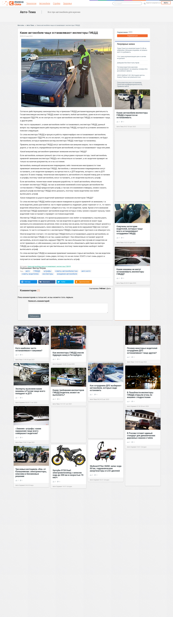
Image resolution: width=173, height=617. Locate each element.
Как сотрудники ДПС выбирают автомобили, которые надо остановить (105, 387)
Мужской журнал (133, 530)
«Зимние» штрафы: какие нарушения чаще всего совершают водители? (28, 430)
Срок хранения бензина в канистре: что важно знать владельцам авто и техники (29, 514)
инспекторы (47, 274)
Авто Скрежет (57, 364)
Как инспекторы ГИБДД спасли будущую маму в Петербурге (68, 353)
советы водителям (30, 274)
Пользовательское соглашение (129, 82)
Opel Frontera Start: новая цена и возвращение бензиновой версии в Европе (68, 560)
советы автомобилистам (66, 271)
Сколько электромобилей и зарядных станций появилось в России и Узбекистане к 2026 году (68, 517)
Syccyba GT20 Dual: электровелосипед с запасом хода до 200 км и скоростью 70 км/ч (68, 473)
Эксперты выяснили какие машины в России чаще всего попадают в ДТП (30, 391)
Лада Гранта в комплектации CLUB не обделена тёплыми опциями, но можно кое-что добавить (132, 50)
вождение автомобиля (67, 274)
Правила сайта (123, 86)
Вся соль (21, 25)
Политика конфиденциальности (129, 84)
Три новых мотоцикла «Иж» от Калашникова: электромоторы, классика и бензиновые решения (31, 472)
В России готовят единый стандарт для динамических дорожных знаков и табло (141, 435)
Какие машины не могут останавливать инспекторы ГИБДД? (130, 271)
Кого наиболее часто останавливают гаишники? (28, 349)
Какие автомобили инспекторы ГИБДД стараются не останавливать (132, 115)
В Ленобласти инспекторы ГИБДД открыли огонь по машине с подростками (140, 394)
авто (28, 271)
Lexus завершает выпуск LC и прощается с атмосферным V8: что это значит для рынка (31, 555)
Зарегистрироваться (153, 3)
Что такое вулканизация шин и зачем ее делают (131, 57)
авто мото (86, 271)
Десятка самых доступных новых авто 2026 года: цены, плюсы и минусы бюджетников (105, 590)
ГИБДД (37, 271)
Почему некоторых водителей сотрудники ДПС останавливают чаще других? (142, 350)
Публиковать (34, 316)
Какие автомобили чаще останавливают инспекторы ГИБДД (58, 25)
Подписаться (132, 36)
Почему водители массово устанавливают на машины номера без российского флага (132, 69)
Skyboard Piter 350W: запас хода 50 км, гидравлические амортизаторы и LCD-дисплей (105, 468)
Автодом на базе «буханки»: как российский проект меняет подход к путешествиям (142, 601)
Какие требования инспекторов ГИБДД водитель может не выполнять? (68, 392)
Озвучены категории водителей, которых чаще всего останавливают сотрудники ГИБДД (130, 230)
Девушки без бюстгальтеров (128, 63)
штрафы (47, 271)
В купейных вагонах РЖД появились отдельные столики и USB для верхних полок (105, 512)
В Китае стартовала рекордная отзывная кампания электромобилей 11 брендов (142, 559)
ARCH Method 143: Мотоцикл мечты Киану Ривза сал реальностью (131, 76)
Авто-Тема (28, 12)
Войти (166, 3)
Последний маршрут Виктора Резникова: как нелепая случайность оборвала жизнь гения (141, 517)
